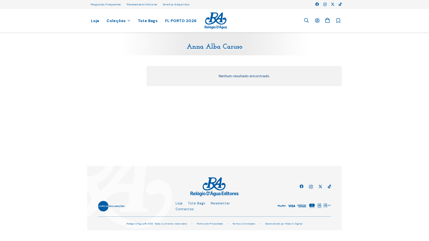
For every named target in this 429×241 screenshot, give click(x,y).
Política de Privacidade (210, 223)
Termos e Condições (244, 223)
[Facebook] (317, 4)
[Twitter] (332, 4)
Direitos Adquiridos (176, 4)
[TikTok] (340, 4)
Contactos (185, 209)
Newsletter (220, 203)
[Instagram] (325, 4)
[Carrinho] (327, 20)
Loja (179, 203)
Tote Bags (196, 203)
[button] (306, 21)
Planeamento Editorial (142, 4)
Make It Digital (294, 223)
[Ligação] (215, 21)
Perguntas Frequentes (106, 4)
